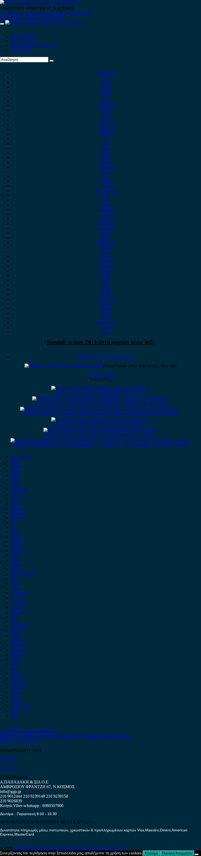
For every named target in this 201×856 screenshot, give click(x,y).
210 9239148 (34, 13)
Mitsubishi (105, 242)
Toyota (105, 318)
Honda (105, 162)
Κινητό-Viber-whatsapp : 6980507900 (31, 17)
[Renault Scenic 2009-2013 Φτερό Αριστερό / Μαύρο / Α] (100, 419)
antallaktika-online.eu (32, 848)
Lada (106, 200)
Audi (106, 77)
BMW (105, 91)
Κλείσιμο (151, 853)
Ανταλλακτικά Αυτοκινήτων (33, 45)
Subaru (106, 303)
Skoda (105, 289)
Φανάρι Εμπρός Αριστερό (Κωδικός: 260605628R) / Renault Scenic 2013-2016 (100, 403)
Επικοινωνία (20, 50)
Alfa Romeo (106, 72)
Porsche (105, 266)
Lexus (106, 214)
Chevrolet (106, 105)
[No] (196, 854)
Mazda (105, 223)
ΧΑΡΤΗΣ (8, 768)
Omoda (106, 256)
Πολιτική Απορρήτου (177, 853)
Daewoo (106, 124)
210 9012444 (11, 13)
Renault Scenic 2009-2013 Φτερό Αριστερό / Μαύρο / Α (100, 424)
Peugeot (106, 261)
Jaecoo (105, 181)
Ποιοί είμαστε (22, 41)
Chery (106, 101)
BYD (105, 96)
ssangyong (106, 299)
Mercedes (106, 228)
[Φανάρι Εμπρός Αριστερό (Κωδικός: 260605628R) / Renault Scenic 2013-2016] (100, 398)
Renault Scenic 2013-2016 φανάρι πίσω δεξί (100, 342)
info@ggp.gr (10, 791)
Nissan (105, 247)
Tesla (106, 313)
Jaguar (105, 186)
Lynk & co (106, 219)
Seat (105, 285)
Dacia (106, 120)
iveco (105, 176)
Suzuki (105, 308)
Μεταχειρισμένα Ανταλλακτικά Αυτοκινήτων (87, 848)
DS (106, 138)
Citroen (106, 110)
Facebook (8, 759)
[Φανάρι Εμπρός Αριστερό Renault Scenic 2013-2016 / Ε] (100, 388)
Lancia (105, 204)
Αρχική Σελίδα (22, 36)
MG (105, 233)
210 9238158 (57, 13)
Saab (106, 280)
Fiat (106, 143)
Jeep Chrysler (105, 190)
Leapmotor (106, 209)
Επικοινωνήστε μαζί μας (20, 740)
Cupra (106, 115)
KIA (106, 195)
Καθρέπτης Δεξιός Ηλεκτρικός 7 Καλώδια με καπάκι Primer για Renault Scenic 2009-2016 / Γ (100, 413)
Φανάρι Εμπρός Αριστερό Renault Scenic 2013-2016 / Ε (100, 393)
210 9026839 (80, 13)
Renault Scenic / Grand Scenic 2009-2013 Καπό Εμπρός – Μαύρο (100, 434)
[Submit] (51, 61)
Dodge (105, 134)
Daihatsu (105, 129)
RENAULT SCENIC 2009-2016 (105, 357)
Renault (105, 270)
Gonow (105, 157)
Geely (106, 153)
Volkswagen (106, 322)
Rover (106, 275)
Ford (106, 148)
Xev (105, 332)
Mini (106, 237)
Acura (106, 87)
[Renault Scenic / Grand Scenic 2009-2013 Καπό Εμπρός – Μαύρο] (100, 430)
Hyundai (106, 167)
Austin (105, 82)
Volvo (106, 327)
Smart (106, 294)
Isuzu (105, 171)
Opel (106, 252)
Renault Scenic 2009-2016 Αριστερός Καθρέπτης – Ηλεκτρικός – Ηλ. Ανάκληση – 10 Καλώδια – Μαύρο (100, 445)
